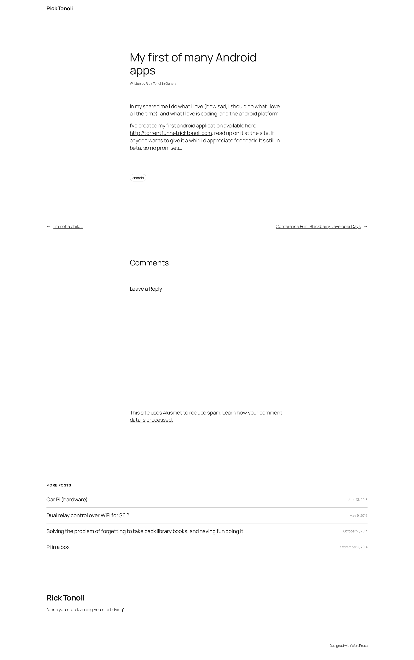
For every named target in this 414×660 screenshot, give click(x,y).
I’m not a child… (68, 226)
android (138, 177)
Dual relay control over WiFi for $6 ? (87, 515)
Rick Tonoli (59, 8)
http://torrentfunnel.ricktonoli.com (171, 133)
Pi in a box (58, 547)
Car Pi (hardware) (67, 500)
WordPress (359, 645)
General (171, 83)
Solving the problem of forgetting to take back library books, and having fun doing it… (146, 531)
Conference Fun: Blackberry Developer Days (318, 226)
